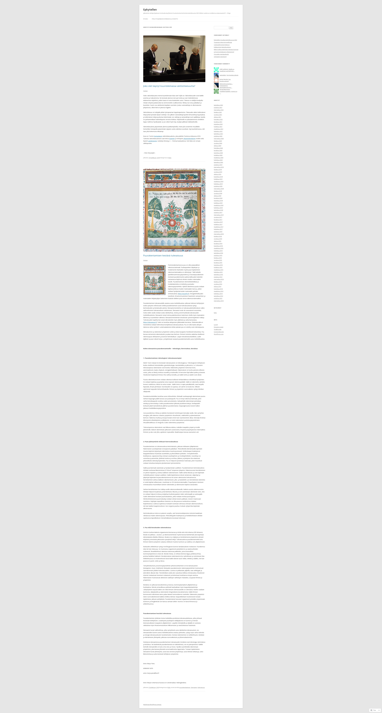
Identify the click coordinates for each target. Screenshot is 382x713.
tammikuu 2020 (218, 162)
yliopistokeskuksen (190, 138)
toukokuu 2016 (218, 246)
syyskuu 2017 (218, 217)
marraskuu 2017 (219, 215)
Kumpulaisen (158, 136)
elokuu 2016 (217, 241)
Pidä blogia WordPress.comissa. (152, 704)
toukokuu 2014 (218, 289)
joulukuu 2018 (218, 186)
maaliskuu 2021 (218, 129)
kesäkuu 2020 (218, 150)
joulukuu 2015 (218, 255)
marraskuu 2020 (219, 138)
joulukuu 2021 (218, 107)
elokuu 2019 (217, 174)
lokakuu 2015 (218, 258)
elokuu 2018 (217, 196)
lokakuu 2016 (218, 236)
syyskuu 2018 (218, 193)
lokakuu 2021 (218, 112)
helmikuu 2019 (218, 184)
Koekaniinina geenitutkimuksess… (226, 86)
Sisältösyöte (217, 329)
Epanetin (172, 138)
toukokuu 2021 (218, 124)
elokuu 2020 (217, 146)
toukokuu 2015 (218, 265)
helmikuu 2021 (218, 131)
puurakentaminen (184, 687)
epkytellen (223, 75)
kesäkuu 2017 (218, 220)
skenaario (194, 687)
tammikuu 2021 (218, 134)
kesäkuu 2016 (218, 243)
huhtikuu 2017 (218, 224)
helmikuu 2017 (218, 229)
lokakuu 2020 (218, 141)
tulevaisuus (201, 687)
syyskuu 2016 (218, 239)
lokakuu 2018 (218, 191)
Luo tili (216, 325)
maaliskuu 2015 (218, 270)
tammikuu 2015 (218, 274)
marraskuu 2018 (219, 189)
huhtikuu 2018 (218, 203)
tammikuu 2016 (218, 253)
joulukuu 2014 (218, 277)
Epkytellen (150, 9)
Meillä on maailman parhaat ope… (227, 70)
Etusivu (145, 19)
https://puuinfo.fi (183, 294)
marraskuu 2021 (219, 110)
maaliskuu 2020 (218, 157)
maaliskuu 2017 (218, 227)
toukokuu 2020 (218, 153)
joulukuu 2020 (218, 136)
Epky (169, 158)
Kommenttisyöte (219, 332)
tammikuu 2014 (218, 296)
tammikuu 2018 (218, 210)
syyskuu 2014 (218, 284)
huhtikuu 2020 (218, 155)
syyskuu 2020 (218, 143)
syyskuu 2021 (218, 115)
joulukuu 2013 (218, 298)
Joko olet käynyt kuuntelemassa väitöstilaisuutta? (169, 85)
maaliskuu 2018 (218, 205)
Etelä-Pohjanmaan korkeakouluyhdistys (165, 19)
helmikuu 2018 (218, 208)
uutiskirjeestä (152, 141)
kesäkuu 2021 (218, 122)
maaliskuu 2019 (218, 181)
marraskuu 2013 (219, 301)
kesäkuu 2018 (218, 198)
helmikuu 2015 (218, 272)
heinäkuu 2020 (218, 148)
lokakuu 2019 (218, 169)
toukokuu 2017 (218, 222)
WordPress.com (218, 334)
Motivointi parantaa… (226, 84)
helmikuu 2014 (218, 294)
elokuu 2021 (217, 117)
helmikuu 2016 (218, 251)
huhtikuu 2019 (218, 179)
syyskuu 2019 (218, 172)
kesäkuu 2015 (218, 262)
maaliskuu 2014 (218, 291)
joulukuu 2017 (218, 212)
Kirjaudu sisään (218, 327)
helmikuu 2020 (218, 160)
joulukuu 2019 (218, 165)
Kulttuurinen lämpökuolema (222, 47)
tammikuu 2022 (218, 105)
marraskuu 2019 (219, 167)
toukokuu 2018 (218, 200)
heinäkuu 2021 (218, 119)
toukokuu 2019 (218, 177)
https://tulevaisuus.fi (150, 322)
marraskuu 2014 (219, 279)
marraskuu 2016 (219, 234)
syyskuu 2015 (218, 260)
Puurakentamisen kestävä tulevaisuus (163, 255)
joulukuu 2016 (218, 231)
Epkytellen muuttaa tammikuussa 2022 (225, 40)
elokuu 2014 (217, 286)
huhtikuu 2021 (218, 126)
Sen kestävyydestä (232, 75)
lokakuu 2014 (218, 282)
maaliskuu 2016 (218, 248)
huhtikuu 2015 (218, 267)
